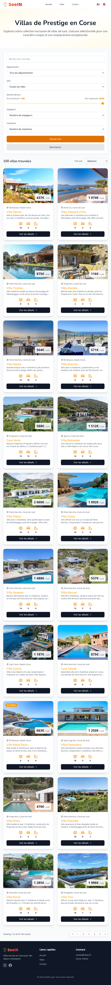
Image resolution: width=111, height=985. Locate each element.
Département (13, 67)
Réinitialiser (55, 147)
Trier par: (78, 161)
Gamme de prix (14, 94)
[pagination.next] (105, 934)
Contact (75, 4)
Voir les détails (26, 234)
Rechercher (55, 139)
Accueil (48, 4)
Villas (62, 4)
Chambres (11, 123)
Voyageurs (11, 109)
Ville (8, 81)
